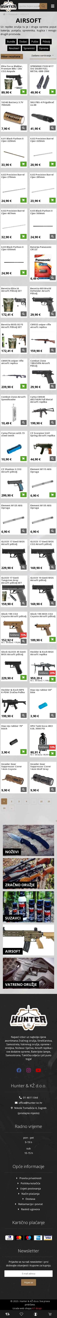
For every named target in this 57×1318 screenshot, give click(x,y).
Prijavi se (28, 1282)
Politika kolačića (30, 1183)
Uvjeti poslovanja (30, 1188)
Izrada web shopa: (22, 1308)
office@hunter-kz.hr (30, 1102)
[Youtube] (38, 1070)
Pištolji (46, 41)
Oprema (43, 48)
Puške (34, 41)
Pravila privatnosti (30, 1178)
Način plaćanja (30, 1193)
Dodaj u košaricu (23, 91)
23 (49, 801)
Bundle (11, 41)
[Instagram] (28, 1070)
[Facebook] (19, 1070)
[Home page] (4, 14)
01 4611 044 (30, 1097)
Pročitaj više (24, 127)
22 (41, 801)
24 (4, 808)
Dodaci (23, 41)
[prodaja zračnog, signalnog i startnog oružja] (8, 6)
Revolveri (14, 48)
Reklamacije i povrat (30, 1204)
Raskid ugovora (30, 1209)
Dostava (30, 1199)
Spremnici (29, 48)
